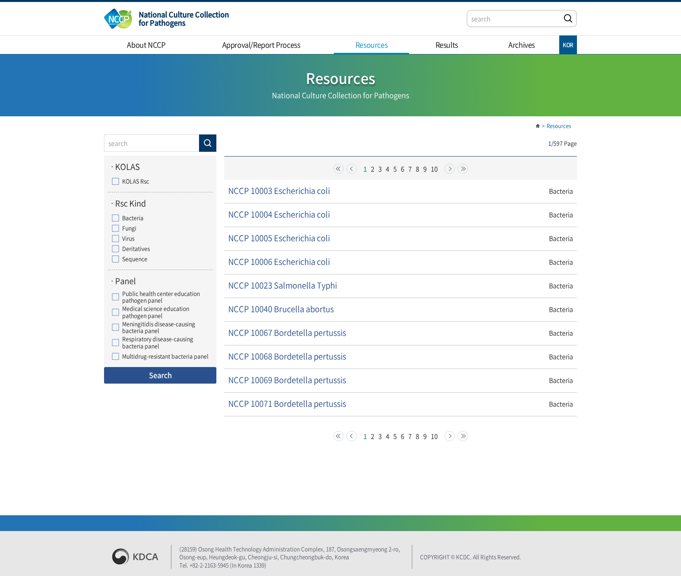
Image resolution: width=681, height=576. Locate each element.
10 (434, 168)
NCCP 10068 (287, 356)
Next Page (450, 169)
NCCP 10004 (279, 214)
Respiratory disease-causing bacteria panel (157, 342)
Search (160, 375)
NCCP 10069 (287, 380)
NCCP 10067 (287, 332)
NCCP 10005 (279, 238)
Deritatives (136, 248)
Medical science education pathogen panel (155, 312)
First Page (338, 169)
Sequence (134, 259)
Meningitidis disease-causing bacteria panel (158, 327)
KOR (568, 44)
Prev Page (351, 169)
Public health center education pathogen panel (161, 297)
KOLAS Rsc (135, 181)
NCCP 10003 (279, 190)
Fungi (129, 228)
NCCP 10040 (281, 309)
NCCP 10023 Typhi (282, 285)
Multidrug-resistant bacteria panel (165, 356)
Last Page (463, 169)
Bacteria (132, 218)
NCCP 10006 (279, 261)
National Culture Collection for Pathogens (184, 18)
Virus (128, 238)
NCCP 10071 (287, 403)
